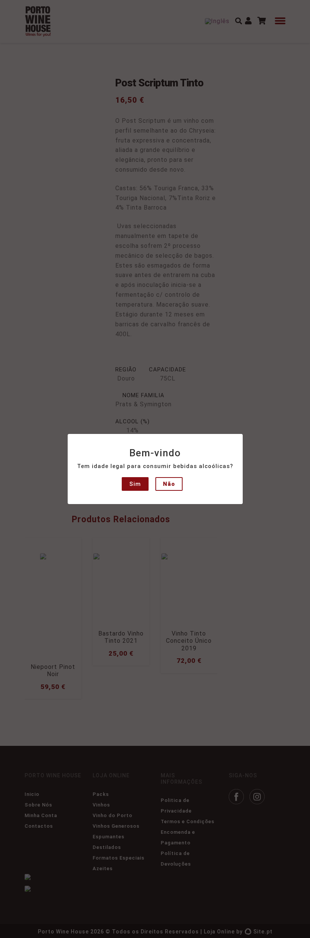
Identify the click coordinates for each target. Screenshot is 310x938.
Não (169, 484)
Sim (135, 484)
